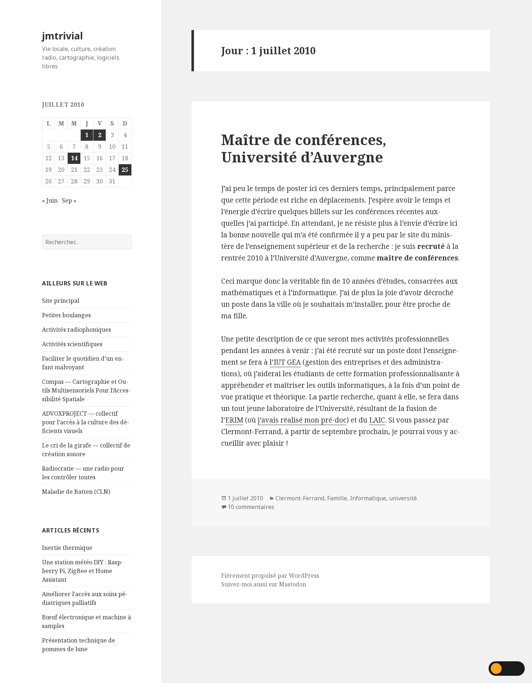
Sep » (69, 200)
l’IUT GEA (285, 362)
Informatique (368, 498)
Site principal (60, 301)
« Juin (50, 200)
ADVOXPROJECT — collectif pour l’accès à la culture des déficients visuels (85, 422)
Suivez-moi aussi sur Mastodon (263, 584)
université (403, 498)
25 (125, 170)
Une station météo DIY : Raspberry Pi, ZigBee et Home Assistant (82, 571)
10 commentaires (251, 507)
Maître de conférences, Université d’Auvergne (304, 148)
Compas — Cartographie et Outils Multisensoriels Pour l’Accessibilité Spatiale (86, 390)
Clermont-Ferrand (299, 498)
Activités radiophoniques (76, 330)
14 (74, 158)
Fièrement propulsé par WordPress (270, 576)
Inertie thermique (67, 548)
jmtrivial (62, 35)
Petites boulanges (66, 315)
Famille (337, 498)
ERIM (234, 420)
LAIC (377, 420)
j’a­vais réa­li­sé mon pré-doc (302, 420)
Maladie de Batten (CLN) (76, 492)
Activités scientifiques (72, 344)
